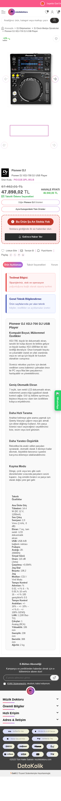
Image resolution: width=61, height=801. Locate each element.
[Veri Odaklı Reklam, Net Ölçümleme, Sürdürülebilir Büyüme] (30, 767)
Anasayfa (9, 28)
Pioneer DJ (19, 170)
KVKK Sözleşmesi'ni (16, 683)
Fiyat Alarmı (46, 250)
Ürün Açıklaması (13, 264)
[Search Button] (54, 20)
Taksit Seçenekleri (36, 264)
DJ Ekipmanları (24, 28)
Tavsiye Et (29, 250)
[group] (30, 79)
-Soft (13, 773)
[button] (6, 79)
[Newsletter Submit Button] (54, 677)
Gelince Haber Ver (32, 236)
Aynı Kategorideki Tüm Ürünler (30, 209)
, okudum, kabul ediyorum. (28, 683)
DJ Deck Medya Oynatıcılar (46, 28)
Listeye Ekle (11, 250)
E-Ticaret (20, 773)
